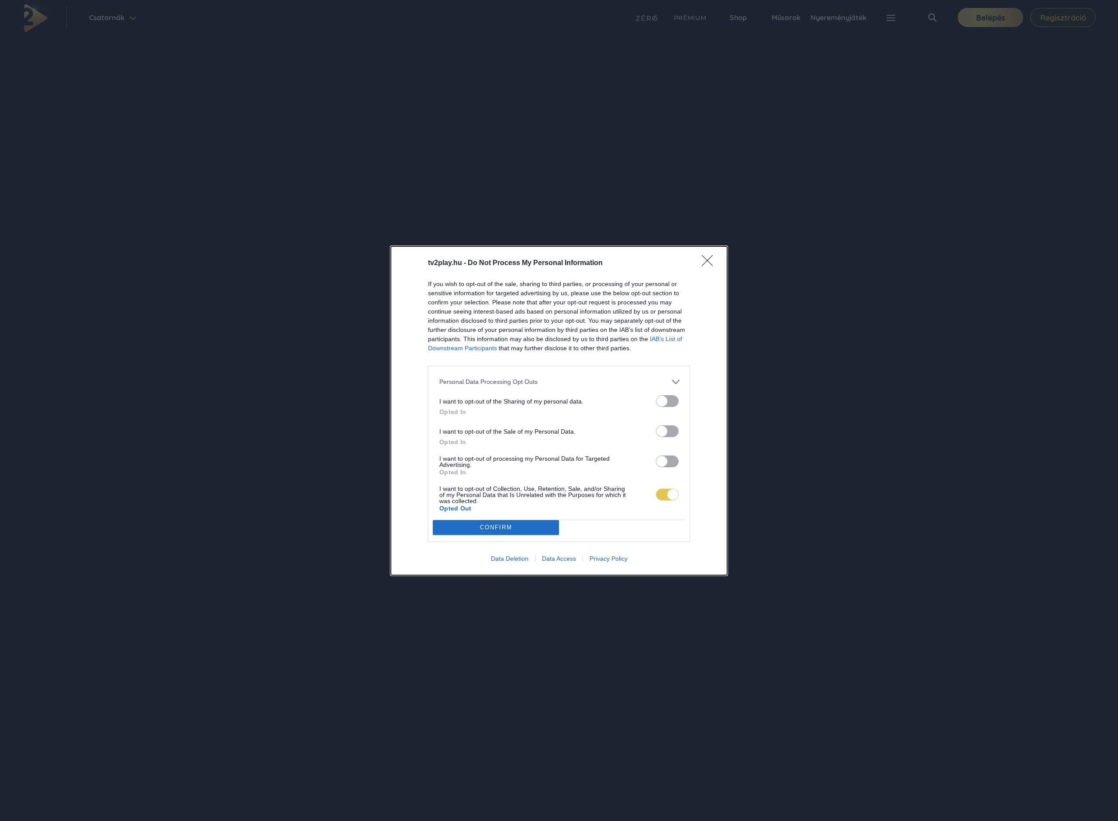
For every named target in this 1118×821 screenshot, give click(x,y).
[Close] (710, 263)
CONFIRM (496, 527)
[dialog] (559, 410)
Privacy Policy (609, 558)
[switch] (667, 401)
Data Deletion (509, 558)
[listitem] (559, 381)
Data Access (559, 558)
